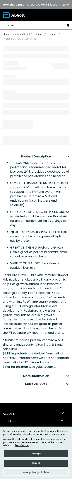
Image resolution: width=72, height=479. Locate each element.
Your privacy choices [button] (36, 472)
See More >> (22, 445)
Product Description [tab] (36, 156)
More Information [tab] (36, 376)
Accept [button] (36, 453)
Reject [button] (36, 463)
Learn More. (61, 4)
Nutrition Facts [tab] (36, 384)
